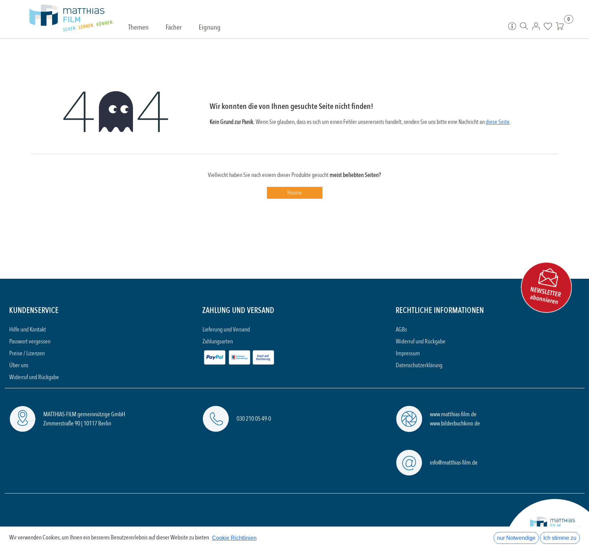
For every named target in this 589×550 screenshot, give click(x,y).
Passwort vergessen (29, 341)
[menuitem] (138, 28)
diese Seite (498, 122)
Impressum (408, 353)
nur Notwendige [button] (516, 538)
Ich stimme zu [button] (559, 538)
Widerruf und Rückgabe (34, 377)
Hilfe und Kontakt (27, 329)
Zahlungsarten (217, 341)
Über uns (18, 365)
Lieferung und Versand (226, 329)
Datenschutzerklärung (419, 365)
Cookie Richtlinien (234, 538)
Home (294, 193)
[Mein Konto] (536, 26)
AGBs (401, 329)
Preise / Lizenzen (27, 353)
